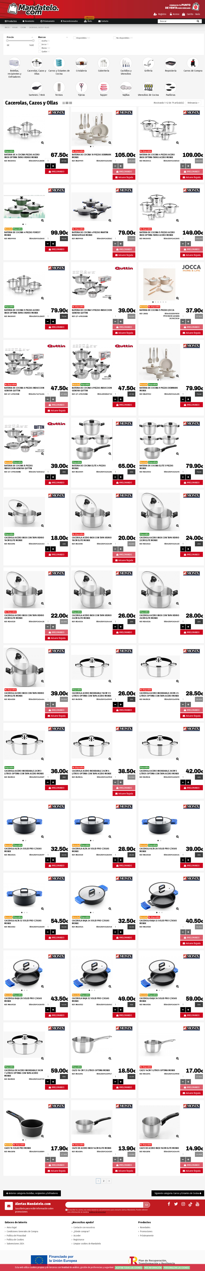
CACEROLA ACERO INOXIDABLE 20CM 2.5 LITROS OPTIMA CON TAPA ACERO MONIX (159, 694)
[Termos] (59, 87)
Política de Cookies (15, 1239)
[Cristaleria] (81, 63)
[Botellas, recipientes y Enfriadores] (14, 63)
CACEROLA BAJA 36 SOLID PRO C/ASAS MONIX (158, 999)
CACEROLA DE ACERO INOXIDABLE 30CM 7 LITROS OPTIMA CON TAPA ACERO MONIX (23, 1073)
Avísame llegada (125, 177)
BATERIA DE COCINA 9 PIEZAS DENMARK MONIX (158, 389)
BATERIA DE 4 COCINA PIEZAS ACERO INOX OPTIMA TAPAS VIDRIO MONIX (22, 156)
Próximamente (147, 1235)
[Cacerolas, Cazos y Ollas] (37, 63)
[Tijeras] (81, 87)
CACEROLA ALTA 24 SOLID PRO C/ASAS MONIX (23, 850)
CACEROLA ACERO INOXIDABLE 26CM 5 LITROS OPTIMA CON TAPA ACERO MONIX (159, 772)
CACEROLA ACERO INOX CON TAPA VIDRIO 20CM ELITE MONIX (24, 616)
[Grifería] (148, 63)
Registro (162, 14)
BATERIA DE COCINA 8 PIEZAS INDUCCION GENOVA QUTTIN (18, 467)
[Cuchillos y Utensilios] (126, 63)
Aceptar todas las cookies (129, 1267)
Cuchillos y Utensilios (126, 72)
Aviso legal (11, 1227)
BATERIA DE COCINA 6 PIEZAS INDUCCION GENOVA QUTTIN (24, 389)
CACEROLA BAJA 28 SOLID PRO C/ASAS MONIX (23, 999)
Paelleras (170, 94)
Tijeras (81, 94)
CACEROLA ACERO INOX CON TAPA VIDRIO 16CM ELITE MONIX (24, 539)
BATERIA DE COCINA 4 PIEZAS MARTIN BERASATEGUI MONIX (90, 233)
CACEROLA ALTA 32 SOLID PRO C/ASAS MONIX (22, 922)
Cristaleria (81, 70)
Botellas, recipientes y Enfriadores (14, 73)
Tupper (103, 94)
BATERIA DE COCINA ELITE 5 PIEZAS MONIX (156, 467)
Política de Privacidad (16, 1235)
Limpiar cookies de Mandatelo (87, 1243)
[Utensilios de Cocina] (148, 87)
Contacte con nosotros (84, 1227)
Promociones (146, 1231)
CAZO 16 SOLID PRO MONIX (17, 1148)
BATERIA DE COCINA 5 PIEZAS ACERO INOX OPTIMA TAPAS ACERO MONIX (157, 233)
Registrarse (79, 1239)
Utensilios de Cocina (148, 94)
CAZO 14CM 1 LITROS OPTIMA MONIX (157, 1070)
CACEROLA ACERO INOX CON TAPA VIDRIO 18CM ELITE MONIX (92, 539)
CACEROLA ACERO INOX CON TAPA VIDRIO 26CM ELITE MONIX (159, 616)
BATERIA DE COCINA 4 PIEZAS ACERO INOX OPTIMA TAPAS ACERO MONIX (157, 156)
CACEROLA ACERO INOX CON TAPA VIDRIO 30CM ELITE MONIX (24, 694)
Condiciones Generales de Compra (22, 1231)
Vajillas (126, 94)
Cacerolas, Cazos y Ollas (36, 72)
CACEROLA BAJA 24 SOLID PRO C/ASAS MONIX (90, 922)
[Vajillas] (126, 87)
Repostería (170, 70)
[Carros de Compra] (193, 63)
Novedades (145, 1227)
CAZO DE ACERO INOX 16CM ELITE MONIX (159, 1148)
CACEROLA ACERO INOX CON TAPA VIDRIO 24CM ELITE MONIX (92, 616)
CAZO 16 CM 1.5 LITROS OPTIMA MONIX (91, 1070)
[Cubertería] (104, 63)
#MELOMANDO (57, 171)
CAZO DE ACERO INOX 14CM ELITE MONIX (91, 1148)
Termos (59, 94)
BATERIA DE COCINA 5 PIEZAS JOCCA (156, 310)
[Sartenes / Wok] (37, 87)
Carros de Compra (193, 70)
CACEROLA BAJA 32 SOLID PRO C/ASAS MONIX (158, 922)
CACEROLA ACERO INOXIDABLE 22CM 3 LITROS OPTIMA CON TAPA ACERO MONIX (24, 772)
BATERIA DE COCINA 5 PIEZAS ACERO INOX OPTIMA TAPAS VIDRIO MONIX (22, 311)
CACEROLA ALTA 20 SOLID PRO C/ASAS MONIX (90, 850)
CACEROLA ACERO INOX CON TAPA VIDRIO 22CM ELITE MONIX (159, 539)
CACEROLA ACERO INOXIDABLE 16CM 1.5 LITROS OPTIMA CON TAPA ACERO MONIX (91, 694)
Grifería (148, 70)
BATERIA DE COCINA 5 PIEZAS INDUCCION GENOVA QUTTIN (92, 311)
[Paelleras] (171, 87)
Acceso (176, 14)
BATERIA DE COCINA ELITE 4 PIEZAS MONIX (89, 467)
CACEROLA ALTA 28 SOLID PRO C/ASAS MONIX (158, 850)
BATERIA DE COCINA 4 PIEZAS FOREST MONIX (22, 233)
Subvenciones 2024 (15, 1243)
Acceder (77, 1235)
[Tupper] (104, 87)
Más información (153, 1267)
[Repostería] (171, 63)
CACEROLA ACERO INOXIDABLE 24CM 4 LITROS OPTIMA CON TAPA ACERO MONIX (91, 772)
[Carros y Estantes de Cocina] (59, 63)
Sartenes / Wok (37, 94)
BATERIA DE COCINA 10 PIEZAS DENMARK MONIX (91, 156)
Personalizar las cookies (176, 1267)
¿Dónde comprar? (82, 1231)
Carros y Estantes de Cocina (59, 72)
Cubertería (103, 70)
